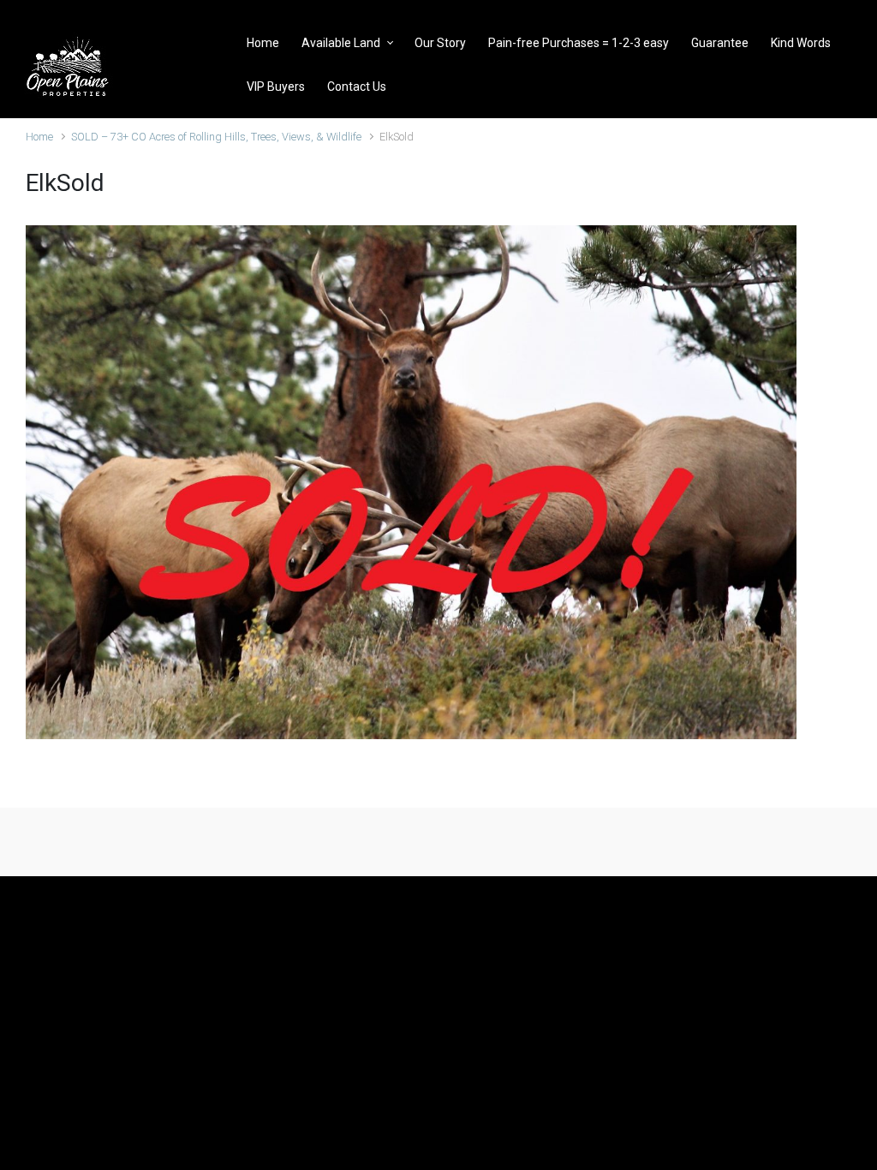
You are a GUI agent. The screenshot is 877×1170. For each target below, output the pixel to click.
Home (39, 136)
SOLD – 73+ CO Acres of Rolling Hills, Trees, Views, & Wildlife (216, 136)
